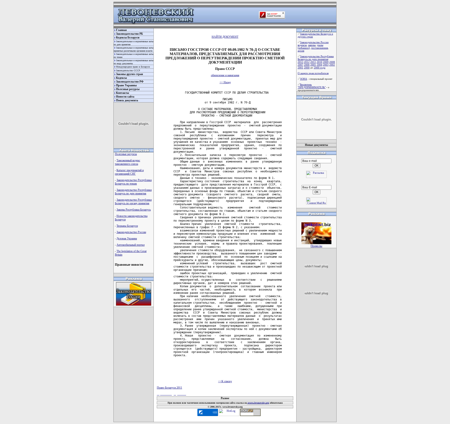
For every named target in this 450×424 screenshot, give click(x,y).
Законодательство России (131, 232)
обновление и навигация (225, 75)
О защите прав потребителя (313, 73)
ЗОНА (303, 78)
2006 (307, 64)
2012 (307, 62)
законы (311, 45)
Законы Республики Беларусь (133, 209)
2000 (307, 67)
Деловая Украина (126, 238)
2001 (300, 67)
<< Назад (225, 82)
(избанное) (304, 47)
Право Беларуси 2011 (169, 387)
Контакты (122, 93)
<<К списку (225, 381)
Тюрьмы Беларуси (127, 225)
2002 (332, 64)
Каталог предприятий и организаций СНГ (129, 172)
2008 (332, 62)
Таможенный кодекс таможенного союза (127, 162)
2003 (326, 64)
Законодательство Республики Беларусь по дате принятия (133, 191)
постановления (319, 47)
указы (320, 45)
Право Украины (126, 85)
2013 (300, 62)
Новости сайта (125, 96)
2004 (319, 64)
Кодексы (121, 78)
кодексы (302, 45)
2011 (313, 62)
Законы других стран (129, 74)
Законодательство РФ (129, 81)
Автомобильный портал (130, 244)
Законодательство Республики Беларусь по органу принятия (133, 201)
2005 (313, 64)
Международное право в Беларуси (133, 66)
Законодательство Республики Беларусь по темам (133, 181)
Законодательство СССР (128, 70)
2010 (319, 62)
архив (301, 50)
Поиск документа (127, 100)
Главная (121, 30)
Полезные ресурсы (127, 89)
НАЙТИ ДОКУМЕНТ (225, 36)
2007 (300, 64)
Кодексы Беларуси (127, 37)
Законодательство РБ (129, 33)
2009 (326, 62)
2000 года (319, 67)
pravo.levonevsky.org (258, 402)
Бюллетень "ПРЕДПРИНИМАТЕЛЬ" (312, 86)
